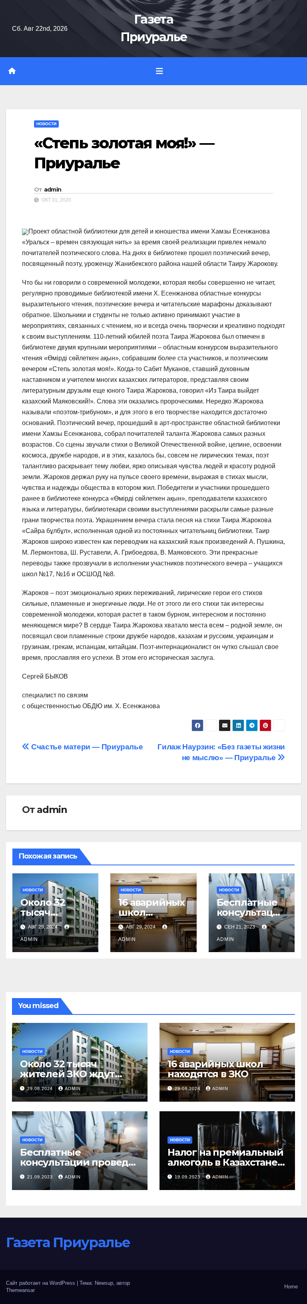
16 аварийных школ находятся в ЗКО (215, 1069)
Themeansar (20, 1290)
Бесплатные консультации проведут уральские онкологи (79, 1162)
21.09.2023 (40, 1176)
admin (53, 189)
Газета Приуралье (68, 1242)
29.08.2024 (40, 1088)
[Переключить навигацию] (159, 71)
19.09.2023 (188, 1176)
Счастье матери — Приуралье (86, 747)
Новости (46, 124)
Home (291, 1287)
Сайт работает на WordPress (41, 1283)
